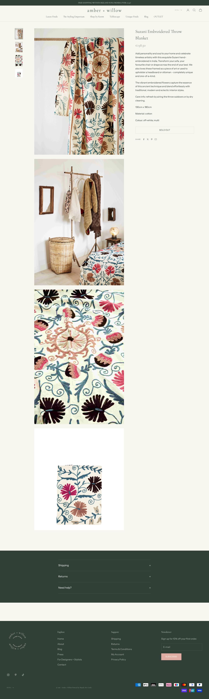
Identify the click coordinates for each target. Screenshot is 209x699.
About (60, 644)
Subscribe (171, 656)
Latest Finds (52, 16)
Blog (146, 16)
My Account (117, 654)
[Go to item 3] (19, 60)
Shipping (116, 638)
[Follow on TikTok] (23, 674)
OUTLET (158, 16)
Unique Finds (132, 16)
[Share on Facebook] (144, 139)
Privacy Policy (118, 659)
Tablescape (115, 16)
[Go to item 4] (19, 73)
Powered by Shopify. (78, 687)
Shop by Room (97, 16)
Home (60, 638)
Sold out (164, 130)
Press (60, 654)
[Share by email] (156, 139)
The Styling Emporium (73, 16)
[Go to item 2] (19, 47)
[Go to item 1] (19, 33)
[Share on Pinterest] (152, 139)
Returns (115, 644)
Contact (61, 664)
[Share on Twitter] (148, 139)
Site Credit (88, 687)
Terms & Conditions (121, 649)
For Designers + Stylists (69, 659)
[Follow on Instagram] (8, 674)
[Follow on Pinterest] (15, 674)
